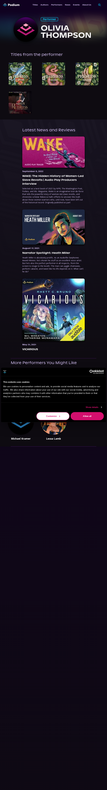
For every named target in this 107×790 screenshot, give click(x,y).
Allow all (87, 416)
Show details (92, 407)
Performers (56, 5)
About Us (86, 5)
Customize (51, 416)
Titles (35, 5)
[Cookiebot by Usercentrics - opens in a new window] (91, 372)
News (67, 5)
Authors (44, 5)
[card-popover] (20, 73)
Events (76, 5)
